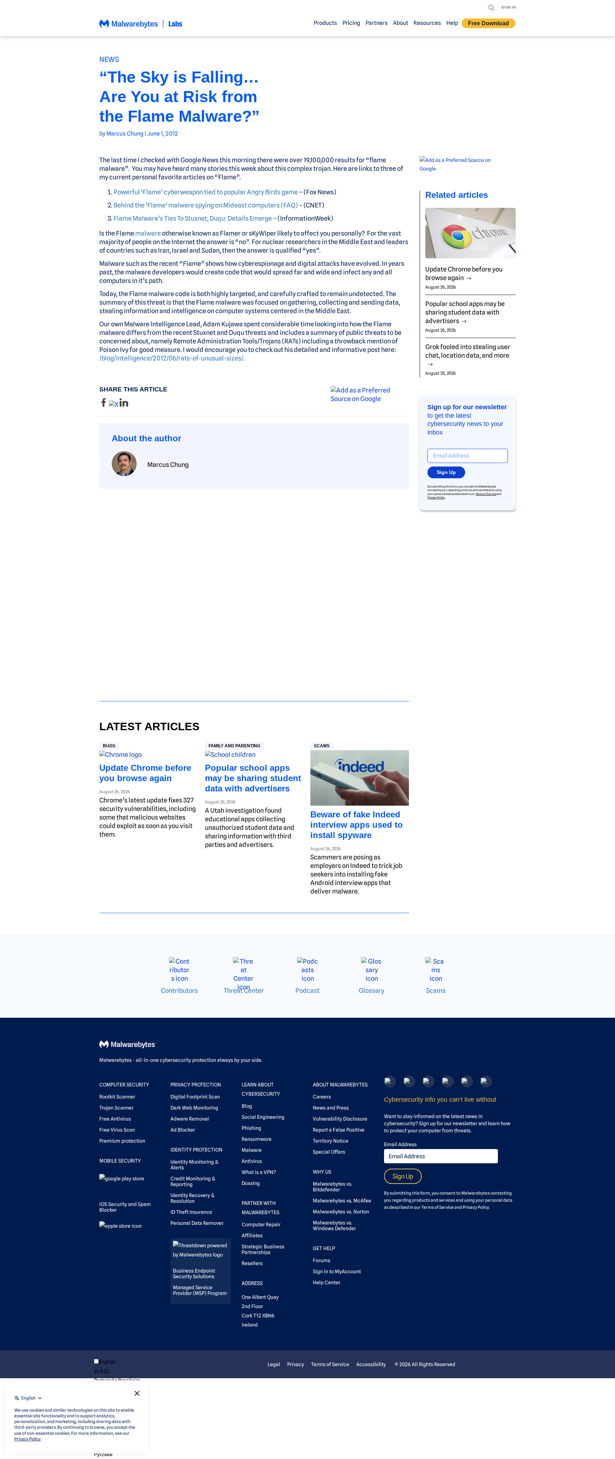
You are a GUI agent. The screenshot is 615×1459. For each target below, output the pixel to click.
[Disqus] (254, 589)
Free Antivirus (115, 1119)
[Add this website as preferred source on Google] (370, 394)
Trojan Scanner (116, 1108)
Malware (252, 1150)
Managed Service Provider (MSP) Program (200, 1290)
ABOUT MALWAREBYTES (340, 1084)
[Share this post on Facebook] (104, 404)
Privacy (295, 1364)
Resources (427, 23)
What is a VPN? (259, 1172)
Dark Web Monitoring (194, 1108)
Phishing (251, 1128)
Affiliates (252, 1235)
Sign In (508, 7)
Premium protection (122, 1141)
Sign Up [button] (446, 472)
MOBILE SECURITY (120, 1161)
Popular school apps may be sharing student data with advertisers (253, 778)
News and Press (331, 1108)
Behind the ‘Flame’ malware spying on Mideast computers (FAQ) (206, 205)
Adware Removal (189, 1119)
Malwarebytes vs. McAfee (342, 1200)
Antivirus (252, 1161)
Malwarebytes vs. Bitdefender (332, 1186)
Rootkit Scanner (117, 1097)
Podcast (307, 990)
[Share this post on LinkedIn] (124, 404)
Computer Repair (261, 1224)
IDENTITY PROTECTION (196, 1150)
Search (491, 8)
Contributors (179, 990)
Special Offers (329, 1152)
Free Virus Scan (117, 1130)
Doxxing (251, 1183)
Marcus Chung (124, 133)
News (109, 59)
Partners (377, 23)
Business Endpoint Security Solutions (194, 1273)
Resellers (252, 1263)
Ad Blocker (182, 1130)
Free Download (488, 23)
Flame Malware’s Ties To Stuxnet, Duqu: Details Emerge (193, 218)
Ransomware (257, 1139)
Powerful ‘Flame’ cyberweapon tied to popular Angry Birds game (206, 192)
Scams (322, 745)
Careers (322, 1097)
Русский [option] (103, 1454)
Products (325, 23)
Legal (274, 1364)
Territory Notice (330, 1141)
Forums (321, 1260)
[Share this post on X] (114, 404)
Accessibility (371, 1364)
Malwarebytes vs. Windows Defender (334, 1225)
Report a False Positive (338, 1130)
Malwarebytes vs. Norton (341, 1212)
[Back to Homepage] (141, 27)
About (400, 23)
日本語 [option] (101, 1371)
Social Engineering (263, 1117)
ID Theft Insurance (191, 1212)
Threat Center (244, 990)
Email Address (400, 1144)
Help (452, 23)
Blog (247, 1106)
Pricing (351, 23)
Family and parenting (234, 745)
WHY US (322, 1172)
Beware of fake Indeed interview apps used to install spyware (356, 825)
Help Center (326, 1282)
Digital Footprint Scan (195, 1097)
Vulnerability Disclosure (340, 1119)
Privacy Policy (436, 497)
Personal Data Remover (197, 1223)
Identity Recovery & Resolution (192, 1198)
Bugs (109, 745)
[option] (117, 1371)
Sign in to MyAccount (337, 1271)
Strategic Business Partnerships (263, 1249)
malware (148, 233)
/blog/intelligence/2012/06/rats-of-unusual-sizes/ (171, 358)
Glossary (371, 990)
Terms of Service (486, 494)
